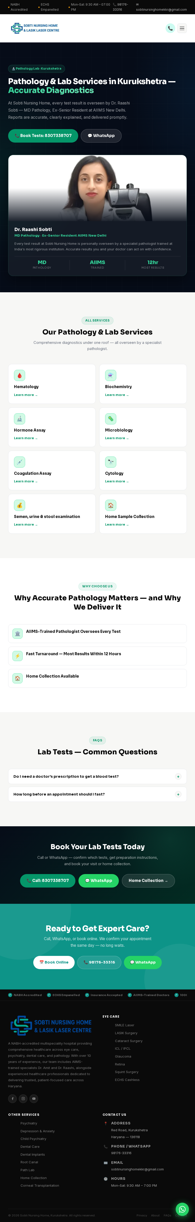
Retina (120, 1064)
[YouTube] (33, 1098)
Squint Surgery (126, 1072)
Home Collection (34, 1178)
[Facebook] (12, 1098)
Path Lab (28, 1170)
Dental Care (30, 1146)
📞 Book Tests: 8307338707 (43, 135)
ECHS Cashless (127, 1080)
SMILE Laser (124, 1025)
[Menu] (182, 28)
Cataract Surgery (128, 1041)
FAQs (167, 1215)
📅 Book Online (54, 962)
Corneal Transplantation (40, 1185)
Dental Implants (33, 1154)
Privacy (142, 1215)
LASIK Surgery (126, 1033)
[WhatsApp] (182, 1209)
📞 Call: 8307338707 (48, 880)
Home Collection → (148, 880)
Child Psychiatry (33, 1139)
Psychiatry (29, 1123)
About (155, 1215)
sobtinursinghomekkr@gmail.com (137, 1169)
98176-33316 (121, 1153)
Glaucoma (123, 1056)
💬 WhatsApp (101, 135)
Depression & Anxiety (38, 1131)
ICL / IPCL (123, 1048)
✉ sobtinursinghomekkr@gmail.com (161, 7)
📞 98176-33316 (120, 7)
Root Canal (29, 1162)
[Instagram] (23, 1098)
